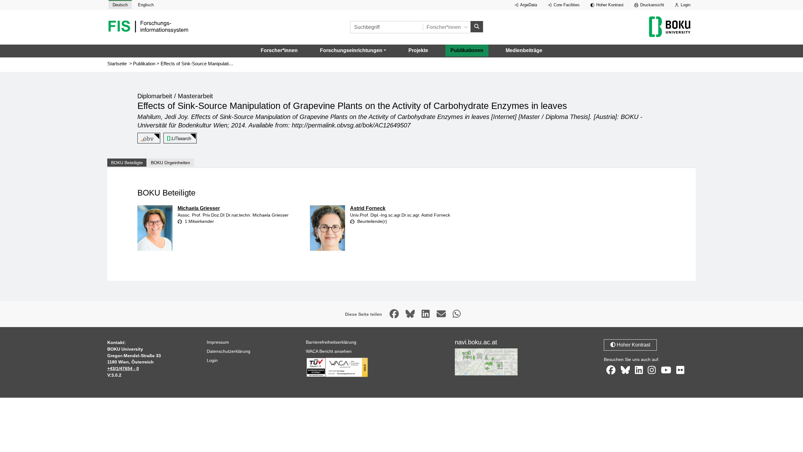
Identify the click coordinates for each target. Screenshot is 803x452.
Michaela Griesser (199, 208)
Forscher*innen (279, 50)
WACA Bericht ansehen (329, 351)
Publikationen (466, 50)
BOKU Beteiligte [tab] (127, 162)
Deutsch (120, 5)
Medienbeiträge (524, 50)
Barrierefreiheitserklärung (331, 342)
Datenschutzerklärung (228, 351)
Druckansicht (651, 5)
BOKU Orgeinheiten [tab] (170, 162)
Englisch (146, 5)
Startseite (117, 63)
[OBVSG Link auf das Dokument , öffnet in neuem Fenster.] (148, 138)
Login (684, 5)
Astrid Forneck (368, 208)
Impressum (218, 342)
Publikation (144, 63)
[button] (353, 50)
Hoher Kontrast (609, 5)
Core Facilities (566, 5)
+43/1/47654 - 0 (123, 368)
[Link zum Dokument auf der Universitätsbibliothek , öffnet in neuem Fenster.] (179, 138)
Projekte (418, 50)
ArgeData (528, 5)
